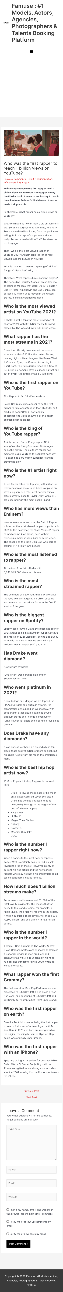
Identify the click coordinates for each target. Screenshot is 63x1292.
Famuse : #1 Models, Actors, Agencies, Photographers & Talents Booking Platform (34, 22)
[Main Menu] (31, 52)
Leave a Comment (14, 179)
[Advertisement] (31, 86)
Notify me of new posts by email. (28, 1234)
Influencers (10, 182)
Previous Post (31, 1091)
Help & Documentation (39, 179)
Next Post (31, 1097)
